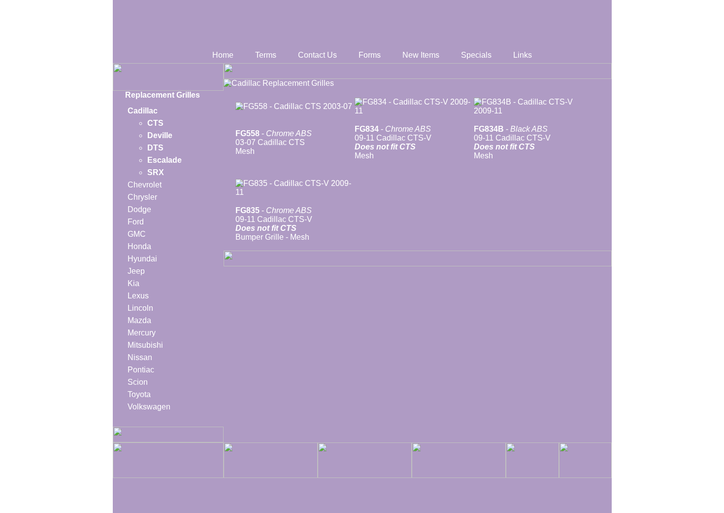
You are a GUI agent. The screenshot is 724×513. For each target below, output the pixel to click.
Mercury (142, 333)
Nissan (140, 357)
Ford (136, 222)
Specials (476, 55)
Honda (139, 246)
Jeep (136, 271)
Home (222, 55)
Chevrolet (145, 185)
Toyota (139, 394)
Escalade (164, 160)
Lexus (138, 296)
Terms (265, 55)
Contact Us (317, 55)
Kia (133, 283)
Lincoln (140, 308)
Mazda (139, 320)
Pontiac (141, 370)
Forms (370, 55)
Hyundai (142, 259)
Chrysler (142, 197)
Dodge (139, 209)
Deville (159, 135)
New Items (420, 55)
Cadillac (143, 111)
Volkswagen (149, 407)
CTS (155, 123)
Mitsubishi (145, 345)
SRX (155, 172)
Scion (138, 382)
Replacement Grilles (162, 95)
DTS (155, 148)
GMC (137, 234)
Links (522, 55)
